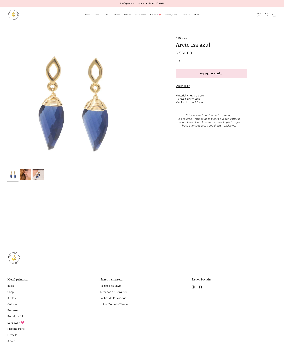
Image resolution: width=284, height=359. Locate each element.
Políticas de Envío (110, 285)
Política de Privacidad (113, 298)
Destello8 (13, 335)
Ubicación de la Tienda (114, 304)
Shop (10, 292)
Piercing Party (16, 328)
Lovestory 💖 (15, 322)
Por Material (15, 316)
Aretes (11, 298)
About (11, 341)
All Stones (181, 37)
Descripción (183, 85)
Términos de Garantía (113, 292)
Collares (12, 304)
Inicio (10, 285)
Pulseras (12, 310)
